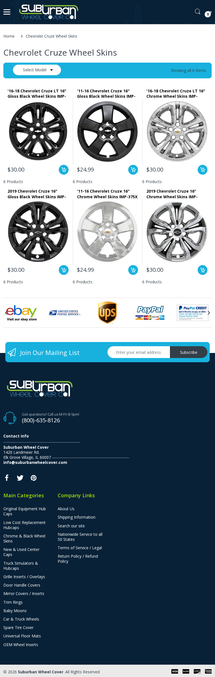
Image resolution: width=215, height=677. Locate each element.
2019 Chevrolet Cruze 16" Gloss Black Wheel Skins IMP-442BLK (37, 193)
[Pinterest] (33, 479)
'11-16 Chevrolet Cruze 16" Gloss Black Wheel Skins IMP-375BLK (106, 93)
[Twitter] (20, 479)
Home (9, 36)
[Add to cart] (64, 170)
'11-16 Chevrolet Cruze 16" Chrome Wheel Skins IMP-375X (107, 193)
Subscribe (188, 352)
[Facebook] (6, 479)
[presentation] (6, 313)
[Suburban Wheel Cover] (47, 12)
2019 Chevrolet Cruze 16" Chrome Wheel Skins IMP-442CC (172, 193)
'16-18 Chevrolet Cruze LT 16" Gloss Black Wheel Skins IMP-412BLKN (37, 93)
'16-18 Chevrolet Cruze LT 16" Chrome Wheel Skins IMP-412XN (175, 93)
